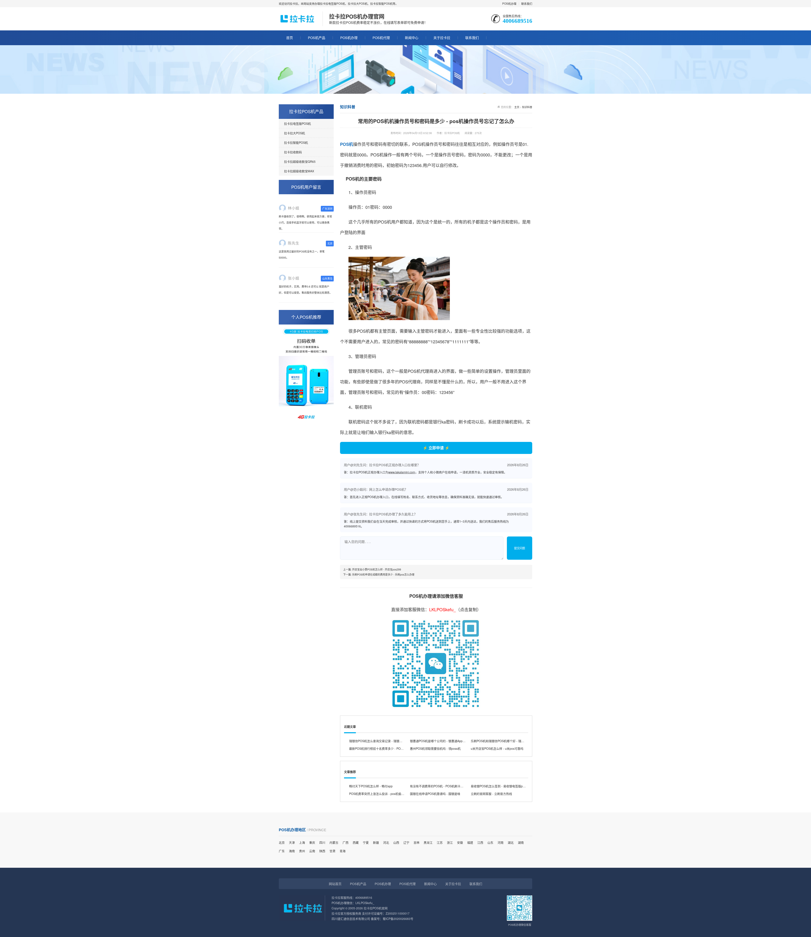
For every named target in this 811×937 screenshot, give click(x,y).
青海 (343, 851)
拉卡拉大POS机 (294, 133)
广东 (282, 851)
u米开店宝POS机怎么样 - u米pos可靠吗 (497, 748)
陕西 (322, 851)
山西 (396, 842)
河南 (500, 842)
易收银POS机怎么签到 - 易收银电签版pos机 (500, 786)
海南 (292, 851)
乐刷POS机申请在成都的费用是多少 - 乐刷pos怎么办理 (383, 574)
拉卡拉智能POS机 (296, 142)
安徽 (460, 842)
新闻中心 (411, 37)
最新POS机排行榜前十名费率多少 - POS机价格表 (381, 748)
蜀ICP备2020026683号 (398, 919)
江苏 (440, 842)
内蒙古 (333, 842)
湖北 (511, 842)
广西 (345, 842)
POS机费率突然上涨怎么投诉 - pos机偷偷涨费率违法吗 (385, 794)
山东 (490, 842)
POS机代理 (381, 37)
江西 (480, 842)
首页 (289, 37)
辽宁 (406, 842)
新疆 (376, 842)
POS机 (346, 144)
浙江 (450, 842)
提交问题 (519, 548)
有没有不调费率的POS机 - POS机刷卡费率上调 (441, 786)
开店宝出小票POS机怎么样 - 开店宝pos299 (376, 569)
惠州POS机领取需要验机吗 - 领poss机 (435, 748)
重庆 (312, 842)
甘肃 (332, 851)
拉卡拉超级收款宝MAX (299, 171)
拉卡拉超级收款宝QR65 (300, 161)
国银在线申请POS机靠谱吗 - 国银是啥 (435, 794)
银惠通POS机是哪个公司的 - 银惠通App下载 (439, 741)
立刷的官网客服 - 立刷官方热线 (491, 794)
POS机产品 (316, 37)
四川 (322, 842)
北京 (282, 842)
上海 (302, 842)
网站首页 (335, 883)
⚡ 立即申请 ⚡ (436, 448)
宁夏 (366, 842)
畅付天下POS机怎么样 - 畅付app (371, 786)
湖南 (521, 842)
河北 (386, 842)
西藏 (356, 842)
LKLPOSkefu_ (442, 609)
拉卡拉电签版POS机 (297, 123)
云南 (312, 851)
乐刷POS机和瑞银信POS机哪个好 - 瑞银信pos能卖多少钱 (509, 741)
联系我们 (526, 3)
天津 (292, 842)
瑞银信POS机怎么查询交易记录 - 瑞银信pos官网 (381, 741)
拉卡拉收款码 (293, 152)
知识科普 (527, 107)
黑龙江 (428, 842)
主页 (516, 107)
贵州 (302, 851)
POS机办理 (509, 3)
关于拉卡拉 (441, 37)
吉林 (416, 842)
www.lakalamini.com (401, 472)
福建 (470, 842)
